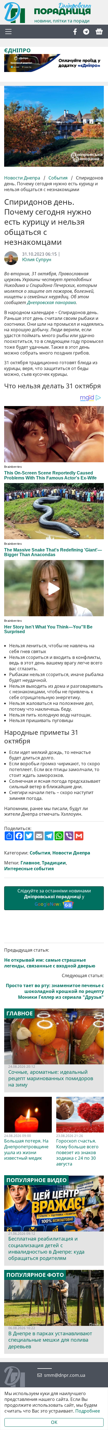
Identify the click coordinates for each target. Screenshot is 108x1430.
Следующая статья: (55, 986)
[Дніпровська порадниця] (18, 1377)
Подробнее (87, 1411)
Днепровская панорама (51, 302)
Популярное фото (35, 1274)
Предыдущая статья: (49, 958)
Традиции (54, 863)
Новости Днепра (22, 178)
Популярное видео (36, 1180)
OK (54, 1422)
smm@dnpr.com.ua (64, 1375)
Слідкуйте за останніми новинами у (54, 897)
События (58, 178)
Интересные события (29, 869)
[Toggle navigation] (8, 31)
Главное (30, 863)
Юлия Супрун (36, 260)
